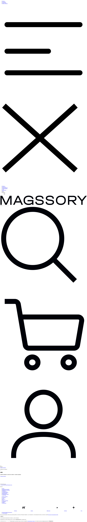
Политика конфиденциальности (7, 512)
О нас (3, 189)
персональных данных (31, 521)
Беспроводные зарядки (5, 489)
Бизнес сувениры (5, 496)
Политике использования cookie (53, 514)
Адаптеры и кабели (5, 492)
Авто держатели (4, 491)
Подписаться (51, 521)
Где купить (4, 497)
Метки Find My (4, 493)
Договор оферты (4, 513)
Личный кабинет (4, 188)
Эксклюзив (4, 501)
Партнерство (4, 2)
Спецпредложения (5, 500)
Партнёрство (4, 190)
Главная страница (3, 476)
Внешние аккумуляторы (6, 490)
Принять (2, 516)
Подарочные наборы (5, 494)
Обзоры (3, 502)
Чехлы (3, 488)
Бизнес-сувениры (5, 3)
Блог (3, 499)
